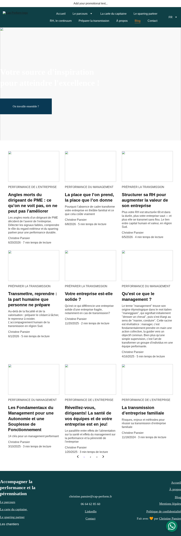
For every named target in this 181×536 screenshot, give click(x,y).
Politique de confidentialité (163, 511)
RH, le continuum (61, 20)
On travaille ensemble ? (26, 106)
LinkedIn (91, 511)
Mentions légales (170, 503)
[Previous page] (78, 457)
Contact (152, 20)
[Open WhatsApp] (171, 526)
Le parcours (80, 13)
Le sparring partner (145, 13)
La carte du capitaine (113, 13)
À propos (122, 20)
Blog (138, 20)
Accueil (61, 13)
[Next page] (103, 457)
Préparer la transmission (94, 20)
